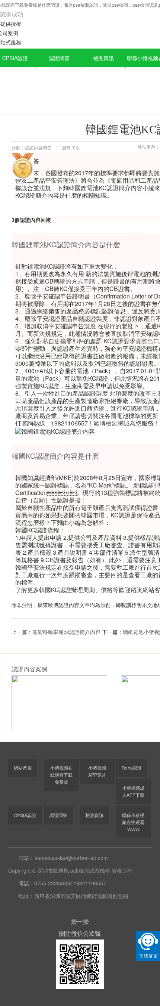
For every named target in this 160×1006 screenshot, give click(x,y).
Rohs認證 (131, 767)
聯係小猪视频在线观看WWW (133, 822)
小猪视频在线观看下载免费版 (61, 774)
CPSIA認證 (25, 815)
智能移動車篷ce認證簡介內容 (66, 631)
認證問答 (59, 58)
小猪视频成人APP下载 (133, 791)
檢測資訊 (103, 58)
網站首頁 (23, 767)
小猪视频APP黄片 (97, 771)
